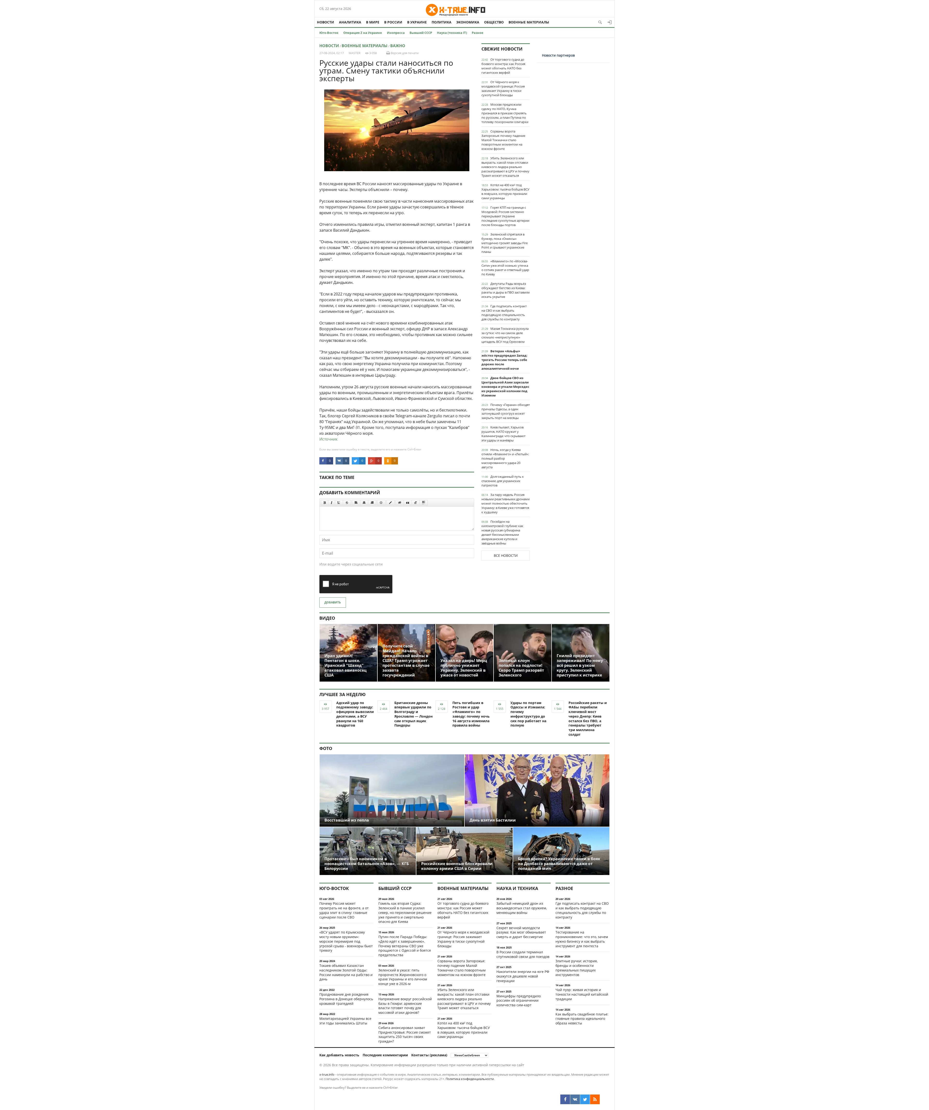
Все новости (506, 555)
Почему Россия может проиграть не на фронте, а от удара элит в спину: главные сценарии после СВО (344, 910)
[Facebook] (565, 1099)
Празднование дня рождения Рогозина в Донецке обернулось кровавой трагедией (346, 999)
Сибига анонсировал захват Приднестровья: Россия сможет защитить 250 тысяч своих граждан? (404, 1034)
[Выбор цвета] (390, 502)
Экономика (467, 22)
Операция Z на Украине (362, 32)
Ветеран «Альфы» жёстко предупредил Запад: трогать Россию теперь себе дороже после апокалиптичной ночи (504, 360)
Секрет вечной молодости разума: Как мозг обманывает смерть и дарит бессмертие (521, 932)
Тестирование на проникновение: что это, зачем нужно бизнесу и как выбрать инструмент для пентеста (581, 939)
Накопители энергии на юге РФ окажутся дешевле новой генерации (522, 976)
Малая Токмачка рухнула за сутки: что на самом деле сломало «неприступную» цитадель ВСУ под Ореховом (505, 335)
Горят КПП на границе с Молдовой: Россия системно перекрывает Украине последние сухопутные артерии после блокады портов (505, 216)
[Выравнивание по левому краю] (356, 502)
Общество (494, 22)
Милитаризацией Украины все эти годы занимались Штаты (345, 1020)
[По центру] (364, 502)
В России (393, 22)
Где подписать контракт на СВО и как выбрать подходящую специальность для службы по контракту (504, 312)
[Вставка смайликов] (381, 502)
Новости (325, 22)
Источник (328, 439)
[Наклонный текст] (331, 502)
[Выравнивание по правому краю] (372, 502)
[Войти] (609, 22)
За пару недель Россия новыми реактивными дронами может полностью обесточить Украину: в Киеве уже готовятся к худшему (505, 503)
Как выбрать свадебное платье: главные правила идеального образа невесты (581, 1019)
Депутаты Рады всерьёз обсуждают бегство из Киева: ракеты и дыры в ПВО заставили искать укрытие (505, 290)
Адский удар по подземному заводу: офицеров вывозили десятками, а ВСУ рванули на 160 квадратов (355, 714)
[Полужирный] (324, 502)
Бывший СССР (421, 32)
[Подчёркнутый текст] (339, 502)
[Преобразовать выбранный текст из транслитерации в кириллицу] (416, 502)
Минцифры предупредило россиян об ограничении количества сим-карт (518, 1000)
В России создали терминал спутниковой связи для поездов (522, 954)
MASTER (354, 53)
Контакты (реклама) (429, 1055)
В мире (372, 22)
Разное (477, 32)
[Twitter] (585, 1099)
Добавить (332, 602)
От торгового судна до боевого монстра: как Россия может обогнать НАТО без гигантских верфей (503, 66)
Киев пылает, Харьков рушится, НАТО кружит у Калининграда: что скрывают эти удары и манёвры (503, 433)
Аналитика (350, 22)
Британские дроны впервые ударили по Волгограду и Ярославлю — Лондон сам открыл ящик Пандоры (413, 714)
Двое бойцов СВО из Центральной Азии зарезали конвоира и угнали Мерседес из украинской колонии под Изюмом (505, 386)
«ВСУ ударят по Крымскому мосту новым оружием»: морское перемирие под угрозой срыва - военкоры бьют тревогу (346, 941)
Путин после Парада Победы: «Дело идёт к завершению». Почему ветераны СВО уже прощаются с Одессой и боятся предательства (404, 945)
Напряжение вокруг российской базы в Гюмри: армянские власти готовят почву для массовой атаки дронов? (405, 1006)
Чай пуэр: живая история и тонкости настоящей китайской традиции (581, 994)
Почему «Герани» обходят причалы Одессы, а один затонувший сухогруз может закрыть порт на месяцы (505, 411)
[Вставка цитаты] (408, 502)
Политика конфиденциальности (470, 1079)
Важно (397, 45)
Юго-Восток (328, 32)
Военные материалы (529, 22)
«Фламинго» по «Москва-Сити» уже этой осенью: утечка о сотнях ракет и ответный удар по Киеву (505, 267)
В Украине (417, 22)
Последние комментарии (385, 1055)
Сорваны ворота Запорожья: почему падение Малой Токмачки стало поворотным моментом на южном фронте (503, 140)
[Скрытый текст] (400, 502)
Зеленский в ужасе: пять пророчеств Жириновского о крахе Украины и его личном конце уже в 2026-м (402, 977)
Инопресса (396, 32)
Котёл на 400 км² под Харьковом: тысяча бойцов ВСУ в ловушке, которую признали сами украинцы (505, 191)
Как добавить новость (339, 1055)
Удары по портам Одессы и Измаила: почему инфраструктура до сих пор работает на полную (528, 714)
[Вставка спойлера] (424, 502)
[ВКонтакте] (575, 1099)
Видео (327, 618)
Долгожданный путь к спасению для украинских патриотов (502, 480)
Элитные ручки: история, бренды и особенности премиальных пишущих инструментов (576, 968)
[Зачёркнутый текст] (347, 502)
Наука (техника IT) (452, 32)
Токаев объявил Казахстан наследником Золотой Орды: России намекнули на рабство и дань (346, 972)
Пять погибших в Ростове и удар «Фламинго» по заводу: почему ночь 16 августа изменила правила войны (471, 714)
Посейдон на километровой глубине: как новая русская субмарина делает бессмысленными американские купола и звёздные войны (502, 532)
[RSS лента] (595, 1099)
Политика (441, 22)
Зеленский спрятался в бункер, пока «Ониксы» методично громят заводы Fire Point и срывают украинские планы (504, 243)
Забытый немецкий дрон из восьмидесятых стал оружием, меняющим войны (521, 908)
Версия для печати (404, 53)
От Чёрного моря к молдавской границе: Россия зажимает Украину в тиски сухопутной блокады (503, 88)
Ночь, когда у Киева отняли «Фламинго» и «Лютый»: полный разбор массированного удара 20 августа (505, 458)
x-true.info (326, 1074)
